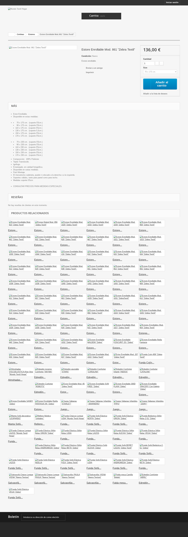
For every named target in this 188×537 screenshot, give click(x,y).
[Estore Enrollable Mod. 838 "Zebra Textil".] (73, 267)
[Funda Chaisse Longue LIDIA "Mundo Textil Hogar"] (73, 417)
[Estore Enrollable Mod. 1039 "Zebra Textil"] (47, 282)
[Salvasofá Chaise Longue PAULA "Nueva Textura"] (47, 476)
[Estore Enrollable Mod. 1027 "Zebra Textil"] (126, 326)
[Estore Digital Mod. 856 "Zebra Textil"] (47, 223)
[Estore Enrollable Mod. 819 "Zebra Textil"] (47, 311)
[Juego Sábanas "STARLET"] (73, 402)
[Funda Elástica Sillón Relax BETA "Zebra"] (73, 446)
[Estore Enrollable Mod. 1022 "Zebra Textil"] (100, 355)
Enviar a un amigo (94, 68)
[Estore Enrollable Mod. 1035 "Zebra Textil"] (21, 252)
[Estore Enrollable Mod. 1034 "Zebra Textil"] (126, 223)
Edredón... (40, 377)
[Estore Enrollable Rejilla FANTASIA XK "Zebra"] (47, 402)
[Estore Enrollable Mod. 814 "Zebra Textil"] (21, 311)
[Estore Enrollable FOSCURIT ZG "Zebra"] (126, 341)
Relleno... (39, 424)
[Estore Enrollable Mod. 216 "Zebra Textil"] (73, 252)
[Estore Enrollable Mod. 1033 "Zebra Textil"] (100, 223)
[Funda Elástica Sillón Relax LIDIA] (73, 431)
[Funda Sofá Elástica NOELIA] (47, 461)
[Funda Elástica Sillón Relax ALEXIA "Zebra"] (126, 431)
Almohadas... (15, 380)
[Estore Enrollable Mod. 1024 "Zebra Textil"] (126, 311)
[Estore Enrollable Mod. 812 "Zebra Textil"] (152, 297)
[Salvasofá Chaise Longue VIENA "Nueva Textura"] (21, 476)
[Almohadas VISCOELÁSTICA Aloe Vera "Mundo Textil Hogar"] (21, 372)
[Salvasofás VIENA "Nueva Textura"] (100, 476)
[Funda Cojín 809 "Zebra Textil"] (152, 355)
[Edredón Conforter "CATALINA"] (152, 370)
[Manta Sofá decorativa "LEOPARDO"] (21, 417)
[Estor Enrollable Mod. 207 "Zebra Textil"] (126, 355)
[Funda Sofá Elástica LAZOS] (21, 461)
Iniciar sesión (172, 2)
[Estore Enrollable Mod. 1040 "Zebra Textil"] (73, 282)
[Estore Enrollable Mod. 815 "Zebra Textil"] (100, 326)
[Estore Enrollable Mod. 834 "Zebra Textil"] (73, 326)
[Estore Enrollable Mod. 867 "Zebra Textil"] (100, 238)
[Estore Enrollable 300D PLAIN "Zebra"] (126, 385)
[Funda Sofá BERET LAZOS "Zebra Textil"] (126, 446)
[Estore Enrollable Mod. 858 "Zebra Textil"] (152, 223)
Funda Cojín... (146, 362)
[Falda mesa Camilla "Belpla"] (126, 476)
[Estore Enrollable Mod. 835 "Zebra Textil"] (21, 355)
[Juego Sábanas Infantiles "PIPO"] (126, 402)
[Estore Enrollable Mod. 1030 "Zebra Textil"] (47, 326)
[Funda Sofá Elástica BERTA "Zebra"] (100, 417)
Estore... (12, 230)
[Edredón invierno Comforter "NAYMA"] (47, 370)
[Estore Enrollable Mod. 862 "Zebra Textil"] (21, 238)
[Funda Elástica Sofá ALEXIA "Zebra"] (100, 446)
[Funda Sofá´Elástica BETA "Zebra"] (152, 461)
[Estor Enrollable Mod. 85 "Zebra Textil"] (73, 385)
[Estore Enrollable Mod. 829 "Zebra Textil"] (47, 267)
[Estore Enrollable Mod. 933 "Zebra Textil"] (126, 252)
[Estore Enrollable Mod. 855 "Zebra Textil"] (152, 267)
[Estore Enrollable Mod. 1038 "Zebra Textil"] (21, 282)
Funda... (64, 424)
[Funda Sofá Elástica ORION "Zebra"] (126, 417)
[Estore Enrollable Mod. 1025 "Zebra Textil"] (152, 311)
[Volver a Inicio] (11, 34)
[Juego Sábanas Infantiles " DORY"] (152, 402)
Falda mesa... (120, 482)
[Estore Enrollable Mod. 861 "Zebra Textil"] (27, 47)
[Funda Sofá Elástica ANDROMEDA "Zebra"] (126, 461)
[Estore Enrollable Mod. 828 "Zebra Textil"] (73, 238)
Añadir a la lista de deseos (155, 94)
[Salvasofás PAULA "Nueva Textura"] (73, 476)
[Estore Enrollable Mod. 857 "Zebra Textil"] (47, 297)
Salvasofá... (14, 482)
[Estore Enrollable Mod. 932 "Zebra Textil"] (47, 238)
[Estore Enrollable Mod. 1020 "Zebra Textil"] (73, 223)
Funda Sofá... (94, 424)
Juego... (64, 409)
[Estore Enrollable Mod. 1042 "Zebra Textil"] (100, 282)
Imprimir (90, 72)
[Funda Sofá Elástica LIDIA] (100, 461)
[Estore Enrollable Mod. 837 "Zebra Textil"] (73, 355)
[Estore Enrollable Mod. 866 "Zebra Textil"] (100, 311)
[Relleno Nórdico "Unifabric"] (47, 417)
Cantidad (147, 59)
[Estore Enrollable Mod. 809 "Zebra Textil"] (152, 282)
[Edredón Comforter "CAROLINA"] (100, 370)
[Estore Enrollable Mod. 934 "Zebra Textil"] (152, 252)
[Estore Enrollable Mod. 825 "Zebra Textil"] (47, 355)
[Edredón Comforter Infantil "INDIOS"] (126, 370)
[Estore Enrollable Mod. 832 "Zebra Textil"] (100, 252)
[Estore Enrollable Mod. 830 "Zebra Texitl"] (73, 311)
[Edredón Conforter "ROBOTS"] (47, 385)
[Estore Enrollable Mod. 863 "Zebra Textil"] (73, 297)
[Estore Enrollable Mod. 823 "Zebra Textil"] (21, 223)
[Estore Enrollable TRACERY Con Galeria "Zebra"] (152, 386)
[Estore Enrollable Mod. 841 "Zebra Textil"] (100, 267)
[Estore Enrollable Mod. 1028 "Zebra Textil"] (21, 326)
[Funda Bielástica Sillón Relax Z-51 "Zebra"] (152, 417)
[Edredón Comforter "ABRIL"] (152, 476)
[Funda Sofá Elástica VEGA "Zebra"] (21, 490)
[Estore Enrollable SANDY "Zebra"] (21, 402)
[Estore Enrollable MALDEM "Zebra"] (100, 341)
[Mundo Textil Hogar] (35, 18)
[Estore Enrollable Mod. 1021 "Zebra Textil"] (126, 238)
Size (145, 68)
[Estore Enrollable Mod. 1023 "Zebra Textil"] (152, 238)
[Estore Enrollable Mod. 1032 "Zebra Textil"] (73, 341)
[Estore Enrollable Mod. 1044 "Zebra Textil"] (47, 252)
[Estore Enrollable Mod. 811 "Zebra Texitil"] (21, 297)
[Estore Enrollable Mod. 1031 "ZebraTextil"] (126, 297)
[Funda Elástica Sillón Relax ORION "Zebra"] (47, 431)
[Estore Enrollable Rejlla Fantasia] (152, 341)
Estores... (144, 333)
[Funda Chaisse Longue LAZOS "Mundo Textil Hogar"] (21, 433)
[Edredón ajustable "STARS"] (73, 370)
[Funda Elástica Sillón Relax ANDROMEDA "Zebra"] (47, 446)
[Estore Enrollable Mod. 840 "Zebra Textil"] (21, 341)
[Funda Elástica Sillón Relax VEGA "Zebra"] (152, 431)
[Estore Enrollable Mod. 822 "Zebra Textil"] (21, 267)
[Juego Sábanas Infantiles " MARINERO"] (100, 402)
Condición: (87, 56)
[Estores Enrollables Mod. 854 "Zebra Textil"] (152, 326)
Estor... (117, 362)
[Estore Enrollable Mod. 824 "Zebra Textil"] (47, 341)
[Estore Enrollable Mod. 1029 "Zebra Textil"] (100, 297)
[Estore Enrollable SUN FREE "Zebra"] (100, 385)
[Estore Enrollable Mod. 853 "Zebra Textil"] (126, 267)
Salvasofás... (67, 482)
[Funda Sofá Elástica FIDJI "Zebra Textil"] (73, 461)
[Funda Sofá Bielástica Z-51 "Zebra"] (152, 446)
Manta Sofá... (15, 424)
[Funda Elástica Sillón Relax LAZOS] (100, 431)
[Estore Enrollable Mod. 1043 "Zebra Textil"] (126, 282)
